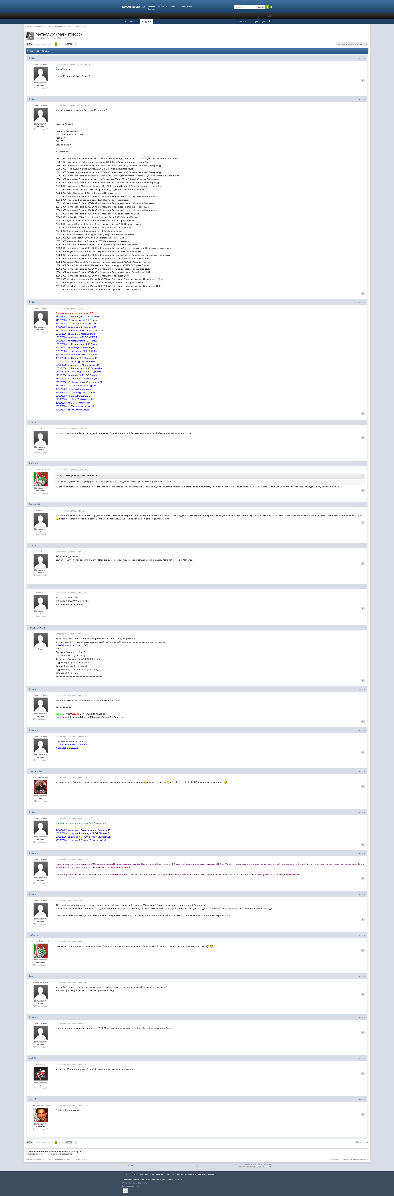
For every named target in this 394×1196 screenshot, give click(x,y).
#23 (361, 302)
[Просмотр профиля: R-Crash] (40, 479)
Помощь (130, 1165)
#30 (361, 689)
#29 (361, 628)
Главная (151, 6)
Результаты (162, 6)
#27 (361, 546)
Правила (334, 1159)
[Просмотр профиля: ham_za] (40, 438)
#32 (361, 771)
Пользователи (130, 21)
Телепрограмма (186, 6)
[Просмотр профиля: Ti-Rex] (40, 74)
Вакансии (178, 1179)
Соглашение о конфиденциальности (354, 1159)
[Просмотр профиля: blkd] (40, 602)
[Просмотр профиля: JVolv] (40, 992)
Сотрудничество (190, 1174)
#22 (361, 99)
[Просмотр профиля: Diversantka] (40, 787)
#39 (361, 1058)
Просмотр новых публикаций (251, 21)
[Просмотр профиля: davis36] (40, 1115)
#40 (361, 1099)
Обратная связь (137, 1174)
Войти (270, 16)
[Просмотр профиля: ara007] (40, 1074)
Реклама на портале (206, 1174)
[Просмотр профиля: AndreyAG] (40, 520)
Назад (29, 44)
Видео (173, 6)
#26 (361, 504)
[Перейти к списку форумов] (133, 6)
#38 (361, 1017)
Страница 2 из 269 (42, 44)
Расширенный (271, 7)
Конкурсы (152, 9)
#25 (361, 464)
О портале (165, 1174)
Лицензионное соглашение (133, 1179)
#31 (361, 730)
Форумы (146, 21)
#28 (361, 587)
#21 (361, 58)
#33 (361, 812)
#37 (361, 976)
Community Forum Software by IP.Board (257, 1165)
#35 (361, 894)
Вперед (68, 44)
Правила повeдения (152, 1174)
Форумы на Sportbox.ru (35, 1159)
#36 (361, 935)
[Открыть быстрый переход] (269, 21)
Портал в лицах (177, 1174)
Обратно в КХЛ (361, 1142)
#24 (361, 423)
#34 (361, 853)
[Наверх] (197, 1166)
